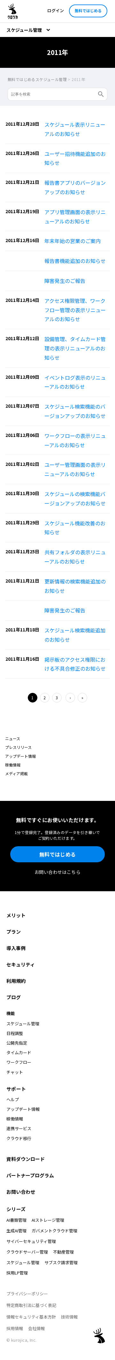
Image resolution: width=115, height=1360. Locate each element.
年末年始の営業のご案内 (72, 241)
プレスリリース (18, 747)
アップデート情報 (20, 756)
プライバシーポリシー (27, 1294)
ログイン (55, 10)
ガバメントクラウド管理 (54, 1231)
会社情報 (36, 1328)
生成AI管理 (16, 1231)
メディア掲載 (16, 773)
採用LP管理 (17, 1273)
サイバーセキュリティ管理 (31, 1241)
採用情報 (14, 1328)
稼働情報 (12, 764)
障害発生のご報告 (64, 281)
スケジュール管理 (22, 1262)
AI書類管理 (16, 1220)
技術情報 (69, 1317)
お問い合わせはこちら (57, 872)
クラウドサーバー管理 (27, 1252)
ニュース (12, 738)
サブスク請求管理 (61, 1262)
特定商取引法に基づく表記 (31, 1305)
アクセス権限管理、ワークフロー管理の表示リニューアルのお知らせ (75, 310)
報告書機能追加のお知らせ (75, 261)
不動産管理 (63, 1252)
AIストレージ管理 (48, 1220)
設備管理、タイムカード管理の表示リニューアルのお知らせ (75, 348)
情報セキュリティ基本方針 (31, 1317)
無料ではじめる (88, 10)
